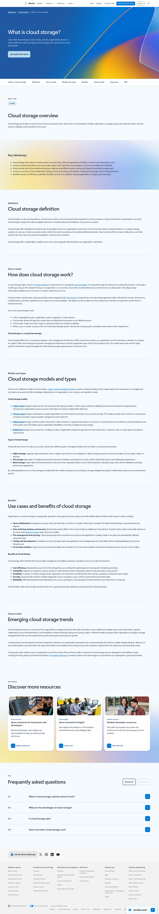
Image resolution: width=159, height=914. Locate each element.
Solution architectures (64, 881)
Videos (107, 897)
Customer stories (13, 895)
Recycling (118, 909)
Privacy (75, 909)
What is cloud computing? (137, 871)
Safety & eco (108, 909)
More (71, 3)
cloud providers (81, 284)
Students (108, 883)
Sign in (140, 3)
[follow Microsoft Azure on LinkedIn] (53, 854)
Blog (106, 875)
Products (49, 3)
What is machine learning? (137, 879)
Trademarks (96, 909)
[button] (141, 910)
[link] (17, 83)
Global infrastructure (15, 879)
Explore (40, 3)
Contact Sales (109, 3)
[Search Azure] (148, 3)
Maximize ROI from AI (40, 891)
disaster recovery (32, 532)
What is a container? (135, 895)
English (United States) (19, 906)
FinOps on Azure (38, 887)
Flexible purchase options (41, 883)
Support (99, 3)
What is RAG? (133, 899)
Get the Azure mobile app (25, 854)
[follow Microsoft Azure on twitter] (41, 854)
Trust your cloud (13, 887)
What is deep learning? (136, 883)
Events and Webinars (111, 887)
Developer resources (111, 879)
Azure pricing (37, 875)
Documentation (110, 871)
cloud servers (71, 297)
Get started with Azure (126, 3)
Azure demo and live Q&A (65, 889)
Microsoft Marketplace (87, 877)
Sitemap (52, 909)
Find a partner (84, 881)
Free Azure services (39, 879)
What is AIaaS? (133, 887)
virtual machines (41, 284)
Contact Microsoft (64, 909)
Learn (92, 3)
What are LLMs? (134, 891)
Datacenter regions (14, 883)
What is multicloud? (135, 875)
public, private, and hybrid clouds (61, 389)
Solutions (60, 3)
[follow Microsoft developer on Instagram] (47, 854)
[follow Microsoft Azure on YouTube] (58, 854)
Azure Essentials (13, 891)
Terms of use (85, 909)
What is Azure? (12, 871)
